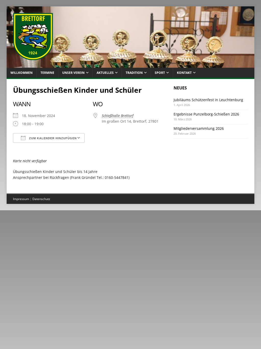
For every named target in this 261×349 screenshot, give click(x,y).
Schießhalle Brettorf (117, 115)
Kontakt (184, 73)
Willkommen (21, 73)
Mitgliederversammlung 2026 (199, 128)
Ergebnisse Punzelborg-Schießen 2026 (206, 114)
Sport (160, 73)
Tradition (134, 73)
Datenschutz (41, 199)
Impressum (21, 199)
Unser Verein (73, 73)
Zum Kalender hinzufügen (52, 138)
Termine (47, 73)
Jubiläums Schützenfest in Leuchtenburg (208, 99)
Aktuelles (105, 73)
